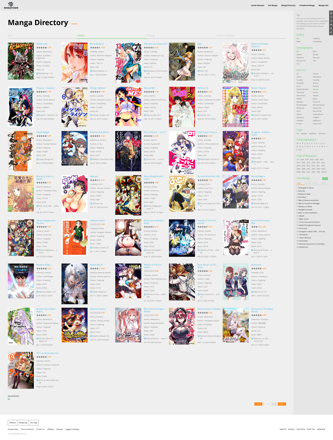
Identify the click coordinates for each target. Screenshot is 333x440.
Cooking (316, 80)
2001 (308, 172)
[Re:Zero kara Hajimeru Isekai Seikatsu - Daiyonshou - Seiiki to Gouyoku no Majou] (21, 328)
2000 (313, 172)
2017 (318, 162)
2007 (308, 169)
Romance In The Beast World (262, 310)
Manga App (23, 422)
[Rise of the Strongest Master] (128, 328)
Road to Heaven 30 (101, 336)
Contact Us (40, 429)
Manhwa (312, 133)
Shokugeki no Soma (306, 188)
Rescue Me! (149, 88)
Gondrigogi (48, 276)
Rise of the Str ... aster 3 (156, 338)
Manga (304, 133)
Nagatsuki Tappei (50, 323)
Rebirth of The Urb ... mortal (208, 222)
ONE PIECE (301, 429)
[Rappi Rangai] (21, 151)
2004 (323, 169)
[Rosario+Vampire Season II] (236, 63)
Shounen (316, 57)
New (298, 41)
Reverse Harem (104, 272)
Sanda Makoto (264, 188)
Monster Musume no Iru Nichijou (312, 244)
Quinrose (155, 190)
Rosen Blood (96, 264)
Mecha (299, 98)
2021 (298, 162)
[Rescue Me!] (128, 107)
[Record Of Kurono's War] (236, 239)
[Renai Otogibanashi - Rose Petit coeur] (128, 195)
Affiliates (12, 422)
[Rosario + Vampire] (21, 107)
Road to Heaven (98, 308)
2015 (298, 166)
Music (315, 98)
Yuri (298, 64)
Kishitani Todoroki (51, 365)
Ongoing (316, 38)
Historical (300, 92)
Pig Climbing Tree (158, 279)
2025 (307, 159)
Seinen (299, 54)
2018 (313, 162)
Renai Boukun (97, 43)
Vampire (300, 120)
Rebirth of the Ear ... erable (153, 266)
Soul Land (303, 228)
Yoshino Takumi (211, 55)
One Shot (316, 102)
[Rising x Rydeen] (75, 107)
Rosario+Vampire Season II (259, 45)
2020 (303, 162)
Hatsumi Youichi (104, 99)
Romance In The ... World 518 (262, 339)
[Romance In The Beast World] (236, 328)
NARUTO (283, 429)
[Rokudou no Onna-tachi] (128, 63)
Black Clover (304, 219)
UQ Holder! (303, 241)
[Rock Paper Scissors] (182, 151)
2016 (323, 162)
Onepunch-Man (304, 194)
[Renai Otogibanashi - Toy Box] (21, 239)
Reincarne (256, 264)
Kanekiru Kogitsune (43, 56)
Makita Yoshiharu (158, 99)
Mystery (300, 102)
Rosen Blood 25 (99, 292)
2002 (303, 172)
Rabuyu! (94, 176)
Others (324, 172)
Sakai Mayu (263, 99)
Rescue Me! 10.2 (153, 115)
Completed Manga (307, 5)
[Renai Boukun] (75, 63)
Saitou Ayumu (264, 235)
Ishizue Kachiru (104, 276)
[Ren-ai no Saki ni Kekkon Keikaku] (21, 195)
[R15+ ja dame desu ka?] (21, 372)
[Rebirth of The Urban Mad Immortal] (182, 239)
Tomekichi (262, 276)
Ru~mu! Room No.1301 (209, 176)
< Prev (258, 404)
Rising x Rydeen (97, 88)
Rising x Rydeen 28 (101, 115)
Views (80, 35)
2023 (317, 159)
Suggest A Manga (72, 429)
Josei (314, 51)
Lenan (153, 235)
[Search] (331, 17)
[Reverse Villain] (21, 284)
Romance (47, 187)
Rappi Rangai (42, 132)
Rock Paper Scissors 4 (209, 159)
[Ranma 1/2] (182, 107)
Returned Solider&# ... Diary (154, 222)
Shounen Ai (301, 61)
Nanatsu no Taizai (305, 206)
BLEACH (291, 429)
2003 (298, 172)
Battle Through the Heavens (310, 225)
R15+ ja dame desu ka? (47, 353)
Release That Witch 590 (103, 159)
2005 (318, 169)
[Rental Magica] (236, 195)
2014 (303, 166)
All (298, 38)
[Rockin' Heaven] (236, 107)
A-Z (10, 35)
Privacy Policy (13, 429)
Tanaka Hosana (49, 144)
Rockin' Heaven (258, 88)
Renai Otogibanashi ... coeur (154, 177)
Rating (151, 35)
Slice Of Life (317, 111)
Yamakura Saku (50, 190)
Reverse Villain (43, 264)
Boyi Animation (157, 323)
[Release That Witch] (75, 151)
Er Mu (99, 144)
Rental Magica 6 (261, 203)
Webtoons (155, 319)
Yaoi (314, 61)
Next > (282, 404)
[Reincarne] (236, 284)
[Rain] (182, 63)
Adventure (47, 51)
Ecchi (146, 96)
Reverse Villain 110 (47, 292)
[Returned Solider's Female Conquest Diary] (128, 239)
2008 (303, 169)
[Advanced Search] (331, 21)
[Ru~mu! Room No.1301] (182, 195)
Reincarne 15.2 (260, 292)
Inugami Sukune (104, 232)
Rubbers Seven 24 (100, 247)
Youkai (299, 123)
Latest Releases (257, 5)
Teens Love (317, 123)
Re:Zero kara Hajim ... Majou (46, 310)
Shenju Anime (103, 320)
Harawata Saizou (212, 320)
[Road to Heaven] (75, 328)
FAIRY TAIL (311, 429)
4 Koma (316, 74)
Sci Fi (298, 111)
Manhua (322, 133)
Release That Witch (99, 132)
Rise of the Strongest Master (154, 310)
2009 (298, 169)
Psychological (302, 105)
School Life (317, 108)
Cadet (207, 279)
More (325, 179)
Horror (315, 92)
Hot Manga (272, 5)
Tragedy (316, 117)
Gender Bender (302, 89)
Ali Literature (210, 235)
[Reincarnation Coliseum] (182, 328)
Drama (254, 96)
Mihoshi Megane (104, 55)
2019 (308, 162)
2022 (322, 159)
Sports (299, 114)
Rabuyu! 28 (98, 203)
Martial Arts (301, 95)
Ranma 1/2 (203, 88)
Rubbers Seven (97, 220)
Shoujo (315, 54)
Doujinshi (300, 83)
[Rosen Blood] (75, 284)
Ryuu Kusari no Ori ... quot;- (208, 266)
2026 (302, 159)
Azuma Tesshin (103, 188)
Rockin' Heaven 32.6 (262, 115)
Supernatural (318, 114)
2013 (308, 166)
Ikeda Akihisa (264, 58)
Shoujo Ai (300, 57)
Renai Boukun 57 (100, 71)
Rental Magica (258, 176)
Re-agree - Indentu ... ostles (261, 133)
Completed (317, 41)
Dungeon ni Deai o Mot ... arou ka (312, 231)
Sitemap (59, 429)
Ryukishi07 (155, 144)
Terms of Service (27, 429)
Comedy (93, 51)
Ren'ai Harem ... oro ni (155, 132)
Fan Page (33, 422)
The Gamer (303, 234)
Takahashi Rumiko (212, 99)
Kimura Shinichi (212, 144)
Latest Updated (225, 35)
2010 (323, 166)
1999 (318, 172)
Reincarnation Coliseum (209, 308)
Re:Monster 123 (46, 73)
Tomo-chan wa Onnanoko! (309, 222)
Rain (200, 43)
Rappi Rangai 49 (46, 159)
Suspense (300, 117)
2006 (313, 169)
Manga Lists (323, 5)
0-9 (300, 149)
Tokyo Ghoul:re (305, 238)
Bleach (301, 216)
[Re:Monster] (21, 63)
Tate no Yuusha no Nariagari (309, 203)
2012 (313, 166)
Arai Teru (209, 188)
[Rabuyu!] (75, 195)
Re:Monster (42, 43)
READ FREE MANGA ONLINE (11, 5)
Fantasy (147, 187)
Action (39, 51)
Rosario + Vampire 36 (48, 115)
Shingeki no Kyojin (305, 209)
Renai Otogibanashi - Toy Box (46, 222)
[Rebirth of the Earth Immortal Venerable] (128, 284)
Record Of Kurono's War (261, 222)
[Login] (331, 13)
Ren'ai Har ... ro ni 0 (155, 159)
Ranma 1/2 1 (205, 115)
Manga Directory (288, 5)
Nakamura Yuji (157, 55)
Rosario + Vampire (45, 88)
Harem (101, 51)
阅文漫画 (262, 323)
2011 (318, 166)
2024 (312, 159)
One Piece (302, 197)
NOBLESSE (321, 429)
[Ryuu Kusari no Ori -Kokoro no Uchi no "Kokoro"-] (182, 284)
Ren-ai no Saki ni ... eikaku (45, 177)
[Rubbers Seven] (75, 239)
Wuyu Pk (262, 146)
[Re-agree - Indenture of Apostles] (236, 151)
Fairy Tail (301, 191)
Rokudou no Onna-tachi (155, 43)
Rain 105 (204, 71)
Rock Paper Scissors (207, 132)
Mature (316, 95)
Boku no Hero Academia (307, 213)
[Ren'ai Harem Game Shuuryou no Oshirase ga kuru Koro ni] (128, 151)
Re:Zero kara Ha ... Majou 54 (47, 339)
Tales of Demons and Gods (308, 200)
